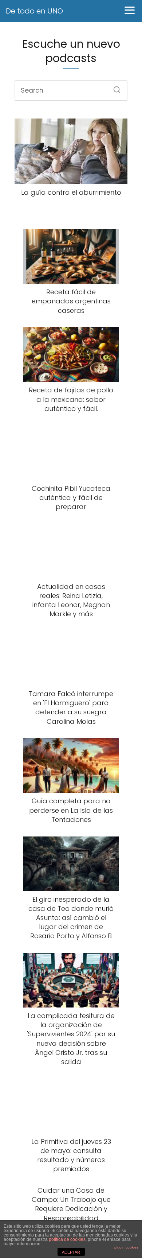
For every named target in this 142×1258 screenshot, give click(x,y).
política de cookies (67, 1239)
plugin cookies (126, 1247)
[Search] (114, 87)
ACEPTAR (71, 1252)
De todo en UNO (34, 11)
